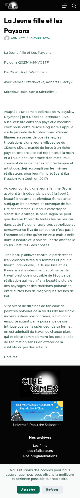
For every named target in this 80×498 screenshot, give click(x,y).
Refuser (52, 489)
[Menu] (64, 5)
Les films (40, 446)
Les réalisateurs (40, 451)
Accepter (28, 489)
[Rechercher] (74, 6)
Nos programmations (40, 456)
